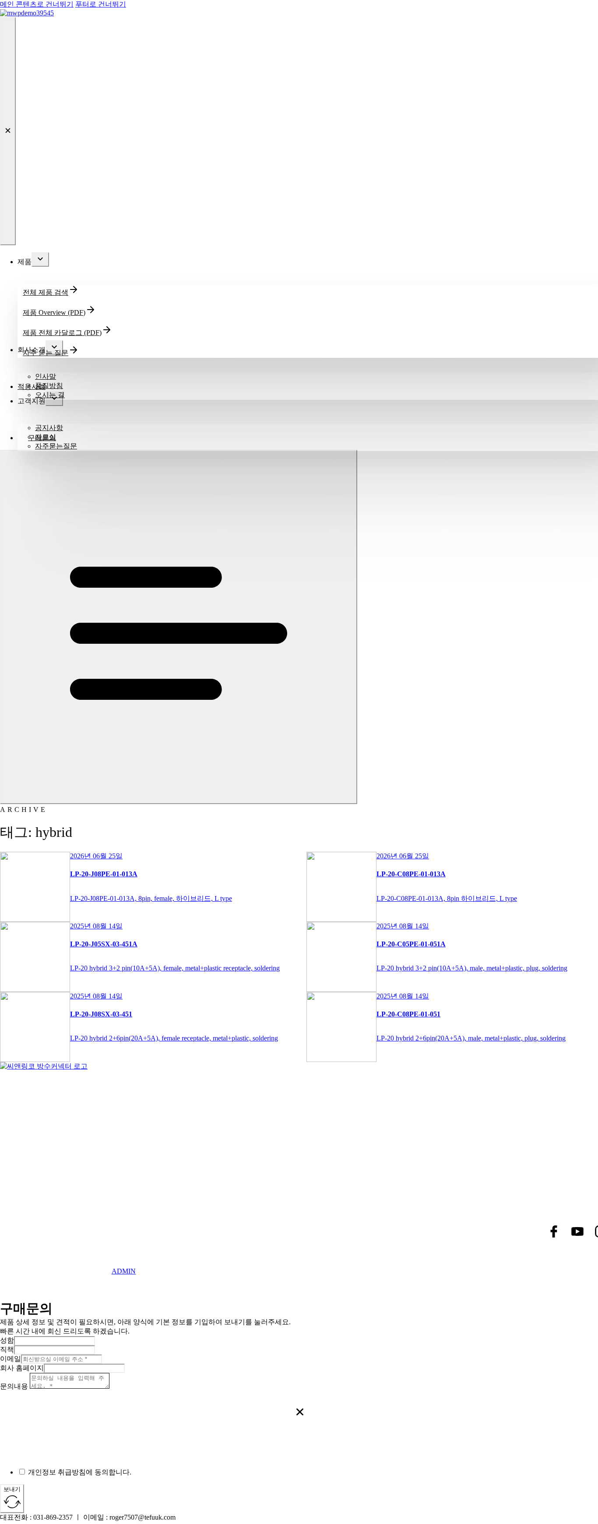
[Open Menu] (178, 627)
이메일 (10, 1358)
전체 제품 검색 (45, 292)
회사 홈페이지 (22, 1368)
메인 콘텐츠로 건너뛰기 (37, 4)
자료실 (45, 437)
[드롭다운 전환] (40, 259)
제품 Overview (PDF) (54, 312)
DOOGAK (93, 1277)
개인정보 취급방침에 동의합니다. (79, 1472)
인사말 (45, 376)
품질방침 (49, 385)
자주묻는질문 (56, 446)
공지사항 (49, 427)
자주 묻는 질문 (45, 352)
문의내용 (14, 1386)
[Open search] (361, 801)
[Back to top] (567, 1500)
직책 (7, 1349)
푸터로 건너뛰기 (100, 4)
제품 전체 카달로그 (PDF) (62, 332)
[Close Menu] (8, 131)
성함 (7, 1340)
